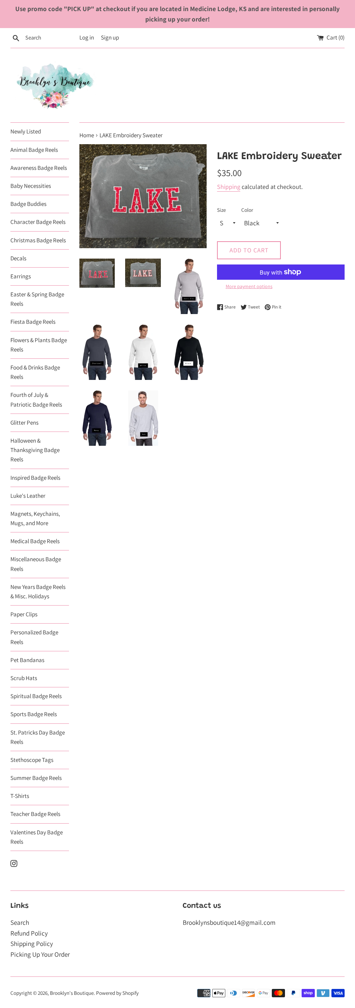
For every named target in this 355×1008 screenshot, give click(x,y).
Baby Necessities (30, 186)
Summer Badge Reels (36, 778)
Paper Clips (23, 614)
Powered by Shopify (117, 992)
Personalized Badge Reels (34, 636)
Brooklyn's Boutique (72, 992)
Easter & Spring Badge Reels (37, 298)
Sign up (110, 37)
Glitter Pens (24, 422)
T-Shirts (19, 796)
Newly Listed (25, 131)
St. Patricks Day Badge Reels (37, 737)
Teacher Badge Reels (35, 814)
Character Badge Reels (38, 222)
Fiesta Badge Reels (32, 321)
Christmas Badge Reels (38, 240)
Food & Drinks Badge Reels (35, 372)
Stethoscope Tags (31, 760)
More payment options (249, 286)
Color (247, 209)
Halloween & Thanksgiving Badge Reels (35, 450)
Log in (86, 37)
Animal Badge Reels (34, 150)
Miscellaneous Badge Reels (35, 563)
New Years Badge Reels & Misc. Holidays (38, 591)
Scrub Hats (23, 678)
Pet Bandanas (27, 660)
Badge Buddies (28, 204)
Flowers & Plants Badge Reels (38, 344)
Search (19, 922)
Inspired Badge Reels (35, 477)
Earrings (20, 276)
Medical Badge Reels (35, 541)
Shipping (228, 187)
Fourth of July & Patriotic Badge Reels (36, 399)
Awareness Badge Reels (38, 168)
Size (221, 209)
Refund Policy (29, 933)
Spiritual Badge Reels (36, 696)
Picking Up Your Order (40, 954)
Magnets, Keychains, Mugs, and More (35, 518)
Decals (18, 258)
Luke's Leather (27, 495)
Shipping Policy (31, 943)
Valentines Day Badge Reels (36, 836)
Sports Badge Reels (33, 714)
